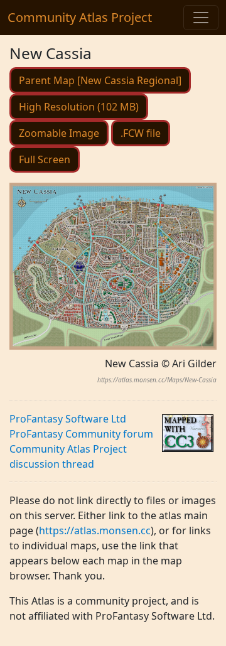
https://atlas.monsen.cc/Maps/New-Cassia (157, 379)
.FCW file (141, 133)
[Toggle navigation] (200, 17)
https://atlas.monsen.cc (95, 530)
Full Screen (44, 159)
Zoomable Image (59, 133)
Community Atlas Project (80, 17)
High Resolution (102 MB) (79, 107)
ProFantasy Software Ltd (67, 419)
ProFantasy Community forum (81, 434)
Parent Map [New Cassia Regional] (100, 80)
